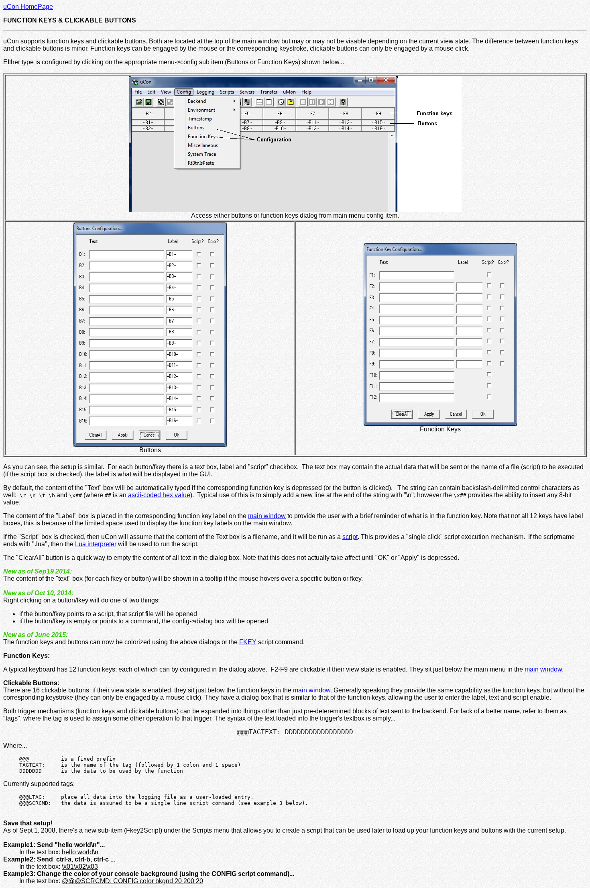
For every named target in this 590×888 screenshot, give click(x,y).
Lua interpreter (95, 544)
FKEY (247, 642)
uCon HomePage (28, 6)
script (350, 536)
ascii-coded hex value (159, 495)
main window (267, 515)
